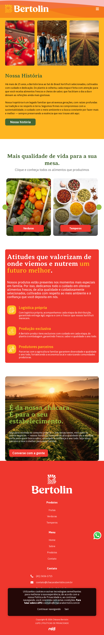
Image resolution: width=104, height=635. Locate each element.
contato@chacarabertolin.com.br (54, 582)
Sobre (52, 546)
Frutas (52, 510)
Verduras (52, 516)
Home (52, 540)
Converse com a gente (28, 453)
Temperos (52, 522)
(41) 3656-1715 (44, 576)
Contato (52, 558)
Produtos (52, 552)
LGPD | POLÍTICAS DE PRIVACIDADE (52, 623)
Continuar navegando (49, 609)
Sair (67, 609)
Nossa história (20, 122)
